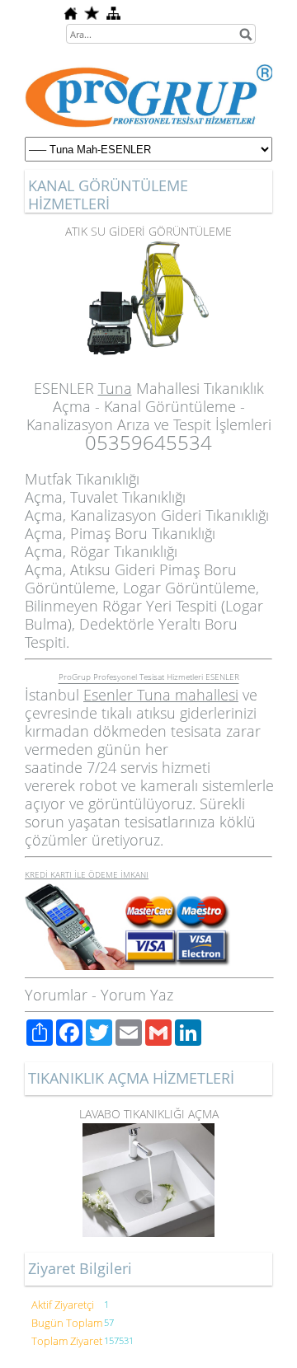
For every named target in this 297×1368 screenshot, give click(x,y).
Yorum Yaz (137, 995)
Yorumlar (56, 995)
